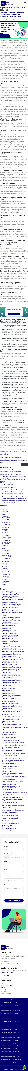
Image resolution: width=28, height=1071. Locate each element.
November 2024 (6, 539)
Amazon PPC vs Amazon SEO (10, 671)
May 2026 (4, 513)
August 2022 (5, 581)
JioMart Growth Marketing (9, 784)
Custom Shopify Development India (11, 724)
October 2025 (6, 524)
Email (6, 861)
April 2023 (4, 568)
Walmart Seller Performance (10, 818)
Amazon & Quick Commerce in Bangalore (13, 598)
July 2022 (4, 583)
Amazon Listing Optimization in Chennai (12, 650)
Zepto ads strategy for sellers (10, 827)
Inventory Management (8, 779)
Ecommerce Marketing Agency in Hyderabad (10, 1013)
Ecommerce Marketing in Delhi (10, 752)
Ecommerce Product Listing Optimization (13, 760)
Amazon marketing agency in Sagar (11, 654)
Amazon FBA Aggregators (9, 633)
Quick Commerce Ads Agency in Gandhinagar (14, 792)
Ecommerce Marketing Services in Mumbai (13, 753)
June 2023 (5, 565)
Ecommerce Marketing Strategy (11, 755)
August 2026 (5, 508)
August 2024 (5, 544)
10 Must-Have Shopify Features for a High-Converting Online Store (11, 483)
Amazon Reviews (6, 685)
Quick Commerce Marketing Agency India (10, 1032)
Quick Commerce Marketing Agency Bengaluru (10, 1056)
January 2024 (5, 553)
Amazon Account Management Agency (12, 612)
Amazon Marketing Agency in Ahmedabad (13, 651)
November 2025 (6, 522)
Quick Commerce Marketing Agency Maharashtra (11, 1043)
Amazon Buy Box (6, 628)
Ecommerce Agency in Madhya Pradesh (13, 742)
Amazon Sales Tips (7, 690)
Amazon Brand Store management (11, 627)
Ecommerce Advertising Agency (10, 737)
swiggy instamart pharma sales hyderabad (13, 805)
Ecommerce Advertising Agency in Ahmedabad (15, 739)
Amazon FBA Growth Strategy (10, 635)
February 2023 (6, 571)
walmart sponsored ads (8, 822)
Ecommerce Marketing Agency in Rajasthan (10, 1005)
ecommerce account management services (14, 736)
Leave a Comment (22, 460)
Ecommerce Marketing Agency (10, 749)
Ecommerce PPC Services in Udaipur (12, 758)
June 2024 (5, 545)
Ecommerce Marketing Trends (10, 757)
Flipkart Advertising (7, 770)
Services (7, 877)
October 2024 (6, 540)
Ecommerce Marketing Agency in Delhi (12, 750)
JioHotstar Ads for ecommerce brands (12, 781)
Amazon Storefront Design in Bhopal (12, 710)
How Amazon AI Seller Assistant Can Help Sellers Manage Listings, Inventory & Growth (13, 477)
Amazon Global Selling (8, 640)
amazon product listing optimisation (11, 679)
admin (23, 19)
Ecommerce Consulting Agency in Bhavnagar (14, 745)
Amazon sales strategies (8, 689)
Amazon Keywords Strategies (10, 641)
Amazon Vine (5, 713)
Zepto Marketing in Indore (9, 828)
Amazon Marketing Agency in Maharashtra (13, 653)
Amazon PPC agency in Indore (10, 664)
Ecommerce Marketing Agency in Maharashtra (10, 1010)
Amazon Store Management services (12, 706)
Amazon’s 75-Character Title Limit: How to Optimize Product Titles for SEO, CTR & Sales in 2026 (14, 473)
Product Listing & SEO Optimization (11, 788)
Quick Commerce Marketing (9, 796)
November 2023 (6, 557)
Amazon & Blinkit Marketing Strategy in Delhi (14, 593)
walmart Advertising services (10, 815)
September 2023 (6, 560)
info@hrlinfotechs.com (7, 972)
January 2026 (5, 519)
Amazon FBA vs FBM (7, 638)
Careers (3, 987)
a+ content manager (7, 591)
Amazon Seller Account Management (12, 695)
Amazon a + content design (9, 602)
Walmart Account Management (10, 809)
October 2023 (6, 558)
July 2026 (4, 509)
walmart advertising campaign (10, 814)
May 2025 (4, 531)
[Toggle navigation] (25, 3)
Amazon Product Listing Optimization (12, 680)
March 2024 (5, 550)
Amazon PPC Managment (9, 666)
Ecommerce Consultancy (9, 744)
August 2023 (5, 561)
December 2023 (6, 555)
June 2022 (5, 584)
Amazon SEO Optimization (9, 698)
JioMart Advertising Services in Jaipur (12, 783)
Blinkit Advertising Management (10, 719)
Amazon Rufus (6, 687)
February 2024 (6, 552)
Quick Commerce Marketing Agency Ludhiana (10, 1053)
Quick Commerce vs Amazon (10, 802)
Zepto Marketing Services (9, 830)
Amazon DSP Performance (9, 630)
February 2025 (6, 534)
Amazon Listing (6, 643)
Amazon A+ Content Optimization (11, 607)
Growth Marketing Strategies (10, 778)
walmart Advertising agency (9, 812)
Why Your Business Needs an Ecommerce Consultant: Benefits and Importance (12, 14)
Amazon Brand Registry (8, 625)
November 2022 (6, 576)
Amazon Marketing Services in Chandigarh (13, 658)
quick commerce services (9, 801)
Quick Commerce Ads (8, 791)
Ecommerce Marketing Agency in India (9, 999)
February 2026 (6, 518)
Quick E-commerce (7, 804)
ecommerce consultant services (8, 460)
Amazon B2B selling (7, 622)
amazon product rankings (9, 684)
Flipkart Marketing (7, 771)
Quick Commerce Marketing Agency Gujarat (10, 1040)
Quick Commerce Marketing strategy (12, 799)
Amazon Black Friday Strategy (10, 624)
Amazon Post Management (9, 661)
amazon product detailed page (10, 674)
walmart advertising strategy (10, 817)
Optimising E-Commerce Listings (11, 786)
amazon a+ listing (6, 609)
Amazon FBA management (9, 637)
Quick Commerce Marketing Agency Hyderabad (11, 1045)
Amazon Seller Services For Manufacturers (13, 697)
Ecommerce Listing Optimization (11, 747)
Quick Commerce (7, 789)
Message (6, 884)
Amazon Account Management (10, 611)
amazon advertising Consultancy (11, 617)
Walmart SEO (5, 820)
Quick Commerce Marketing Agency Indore (10, 1062)
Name (6, 846)
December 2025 (6, 521)
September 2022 (6, 579)
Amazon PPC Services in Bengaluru (11, 667)
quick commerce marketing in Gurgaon (12, 797)
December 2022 (6, 574)
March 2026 (5, 516)
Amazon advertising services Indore (11, 620)
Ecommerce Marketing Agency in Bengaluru (10, 1024)
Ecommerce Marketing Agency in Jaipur (9, 1002)
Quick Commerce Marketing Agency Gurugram (10, 1051)
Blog (2, 983)
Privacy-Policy (4, 990)
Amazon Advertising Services (10, 619)
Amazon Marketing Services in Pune (11, 659)
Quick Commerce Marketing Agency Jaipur (10, 1035)
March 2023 (5, 570)
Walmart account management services (16, 69)
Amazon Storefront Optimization (11, 711)
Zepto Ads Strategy (7, 825)
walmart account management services (13, 810)
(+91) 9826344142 (5, 962)
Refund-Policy (4, 991)
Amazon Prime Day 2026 (8, 672)
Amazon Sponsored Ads (8, 701)
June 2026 (5, 511)
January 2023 (5, 573)
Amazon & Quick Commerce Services (12, 601)
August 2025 (5, 527)
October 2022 (6, 578)
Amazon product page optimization (11, 682)
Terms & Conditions (6, 993)
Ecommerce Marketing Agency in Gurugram (10, 1018)
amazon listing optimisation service (11, 646)
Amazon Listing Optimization (9, 648)
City (5, 869)
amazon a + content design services (11, 604)
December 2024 (6, 537)
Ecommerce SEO (6, 762)
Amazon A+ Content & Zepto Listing (11, 606)
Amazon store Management (9, 705)
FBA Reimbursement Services (10, 765)
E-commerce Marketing (8, 731)
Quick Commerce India (8, 794)
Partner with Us (14, 901)
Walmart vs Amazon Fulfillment (10, 823)
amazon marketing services (9, 656)
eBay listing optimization (8, 734)
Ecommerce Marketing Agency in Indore (9, 1029)
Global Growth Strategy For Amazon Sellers (14, 776)
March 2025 (5, 532)
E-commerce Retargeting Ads (10, 732)
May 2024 (4, 547)
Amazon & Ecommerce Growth (10, 594)
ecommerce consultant (14, 459)
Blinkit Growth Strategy (8, 721)
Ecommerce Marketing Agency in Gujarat (9, 1007)
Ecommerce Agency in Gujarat (10, 740)
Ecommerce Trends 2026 (9, 763)
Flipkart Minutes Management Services (12, 773)
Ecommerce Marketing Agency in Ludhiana (10, 1021)
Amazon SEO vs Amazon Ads (9, 700)
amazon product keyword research (11, 676)
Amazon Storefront (7, 708)
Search (2, 462)
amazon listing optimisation (9, 645)
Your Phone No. (8, 854)
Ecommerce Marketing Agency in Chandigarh (10, 1026)
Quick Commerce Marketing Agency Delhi (9, 1048)
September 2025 (6, 526)
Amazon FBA (5, 632)
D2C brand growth (7, 726)
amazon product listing (8, 677)
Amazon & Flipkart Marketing (10, 596)
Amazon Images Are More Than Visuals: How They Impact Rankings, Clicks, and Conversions (14, 500)
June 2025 (5, 529)
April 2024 (5, 548)
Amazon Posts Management (9, 663)
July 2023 (4, 563)
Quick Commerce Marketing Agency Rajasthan (10, 1037)
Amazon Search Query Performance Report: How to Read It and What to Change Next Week (14, 470)
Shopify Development (6, 985)
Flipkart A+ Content (7, 768)
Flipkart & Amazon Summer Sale (10, 766)
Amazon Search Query (8, 692)
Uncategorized (6, 807)
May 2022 (4, 586)
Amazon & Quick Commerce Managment (13, 599)
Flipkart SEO (5, 775)
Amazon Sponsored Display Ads (10, 703)
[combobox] (7, 857)
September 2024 (6, 542)
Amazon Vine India (7, 714)
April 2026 (4, 514)
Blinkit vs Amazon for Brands (9, 723)
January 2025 (5, 535)
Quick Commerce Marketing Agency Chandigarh (11, 1059)
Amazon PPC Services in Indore (10, 669)
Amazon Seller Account (8, 693)
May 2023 (4, 566)
